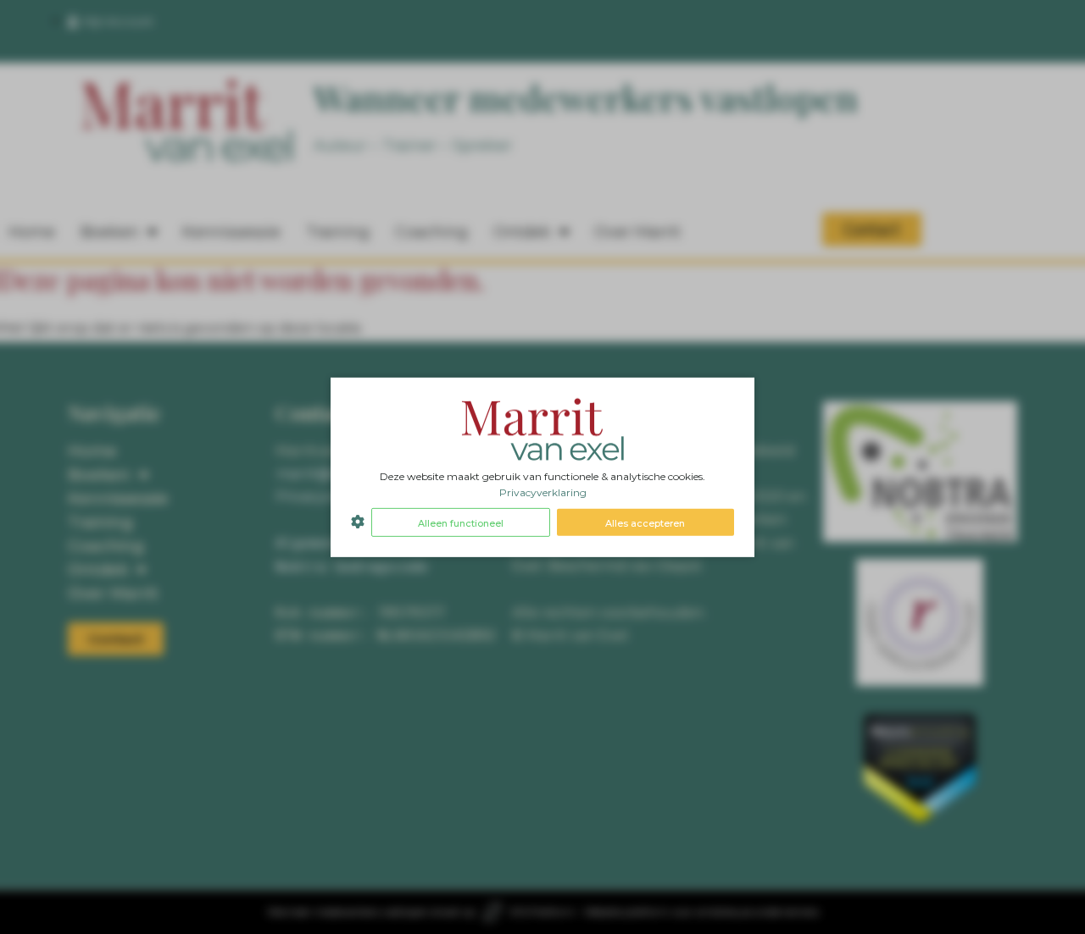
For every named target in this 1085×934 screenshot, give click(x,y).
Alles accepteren (645, 523)
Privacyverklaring (543, 492)
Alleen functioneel (461, 523)
